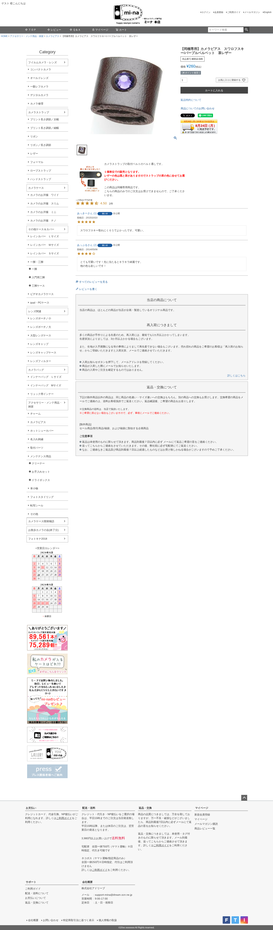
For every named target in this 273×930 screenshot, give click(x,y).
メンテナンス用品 (40, 456)
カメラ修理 (36, 103)
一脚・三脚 (36, 261)
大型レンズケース (40, 335)
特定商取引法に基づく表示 (78, 920)
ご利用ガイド (233, 12)
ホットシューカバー (42, 430)
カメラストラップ (38, 112)
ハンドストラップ (40, 179)
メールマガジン (252, 12)
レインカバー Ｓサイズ (44, 253)
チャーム (35, 413)
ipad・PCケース (39, 302)
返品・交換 (145, 807)
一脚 (34, 268)
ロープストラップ (40, 170)
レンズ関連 (34, 311)
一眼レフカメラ (39, 86)
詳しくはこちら (236, 375)
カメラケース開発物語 (41, 521)
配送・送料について (36, 893)
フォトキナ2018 (37, 538)
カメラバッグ (36, 369)
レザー (34, 153)
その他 (34, 514)
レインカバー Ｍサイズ (44, 244)
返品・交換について (36, 902)
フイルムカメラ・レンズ (42, 62)
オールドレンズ (39, 77)
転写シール (36, 505)
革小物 (34, 488)
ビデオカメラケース (42, 294)
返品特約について (191, 99)
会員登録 (218, 12)
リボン (34, 136)
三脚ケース (38, 285)
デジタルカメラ (39, 95)
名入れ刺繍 (36, 439)
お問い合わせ (50, 920)
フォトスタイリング (42, 496)
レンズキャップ (39, 343)
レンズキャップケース (43, 352)
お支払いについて (35, 897)
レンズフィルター (40, 361)
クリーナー (38, 463)
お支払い (31, 807)
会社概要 (87, 881)
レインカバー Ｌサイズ (44, 236)
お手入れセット (41, 471)
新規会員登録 (202, 814)
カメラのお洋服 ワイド (44, 194)
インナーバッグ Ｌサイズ (45, 376)
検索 (246, 29)
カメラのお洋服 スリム (44, 203)
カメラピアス (52, 36)
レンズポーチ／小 (40, 318)
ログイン (206, 12)
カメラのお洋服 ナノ (43, 220)
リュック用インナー (42, 393)
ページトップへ (244, 798)
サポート (31, 881)
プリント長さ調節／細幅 (44, 127)
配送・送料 (88, 807)
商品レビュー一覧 (204, 828)
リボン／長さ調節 (40, 144)
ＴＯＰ (32, 29)
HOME (4, 36)
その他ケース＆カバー (41, 229)
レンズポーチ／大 (40, 326)
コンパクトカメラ (40, 69)
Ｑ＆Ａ (77, 29)
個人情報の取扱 (108, 920)
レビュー (56, 29)
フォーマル (36, 162)
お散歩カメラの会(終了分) (43, 529)
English (268, 12)
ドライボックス (41, 480)
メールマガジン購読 (206, 823)
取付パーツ (36, 447)
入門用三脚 (38, 277)
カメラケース (36, 187)
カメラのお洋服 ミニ (43, 212)
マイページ (101, 29)
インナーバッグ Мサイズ (45, 385)
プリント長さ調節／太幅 (44, 119)
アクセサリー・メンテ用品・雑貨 (26, 36)
